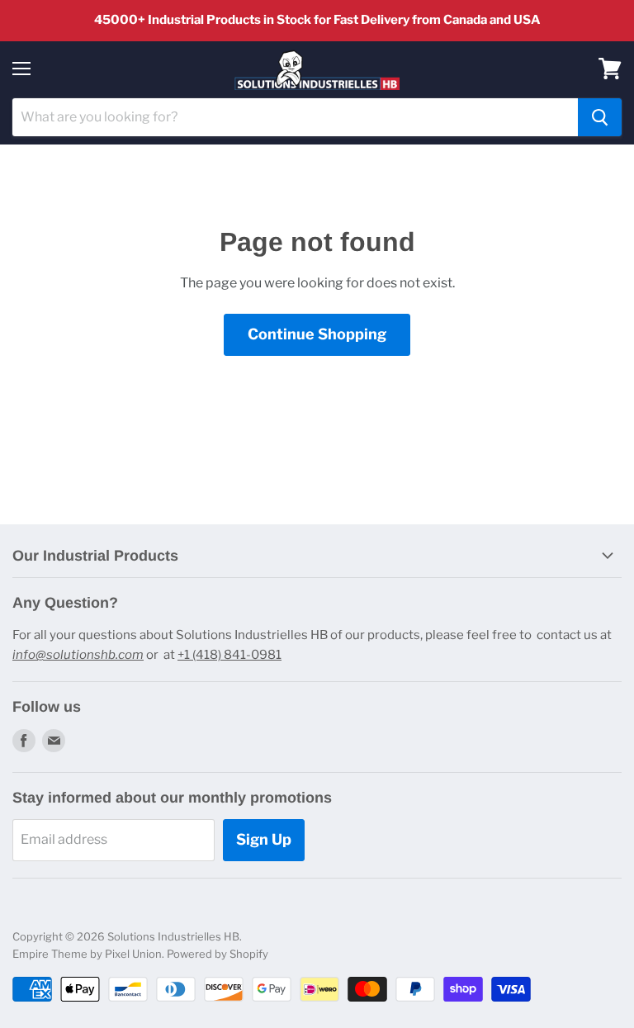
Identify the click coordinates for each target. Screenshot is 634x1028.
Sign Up (263, 839)
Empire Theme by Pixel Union (87, 953)
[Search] (600, 117)
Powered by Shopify (217, 953)
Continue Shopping (317, 334)
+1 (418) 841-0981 (229, 654)
